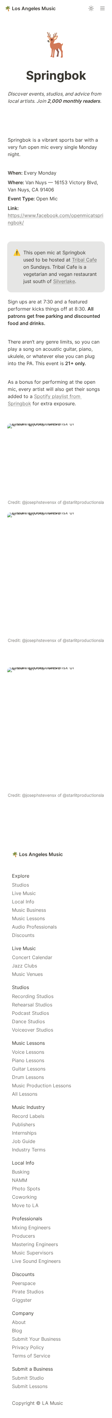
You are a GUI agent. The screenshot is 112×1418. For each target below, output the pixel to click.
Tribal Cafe (84, 260)
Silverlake (64, 281)
